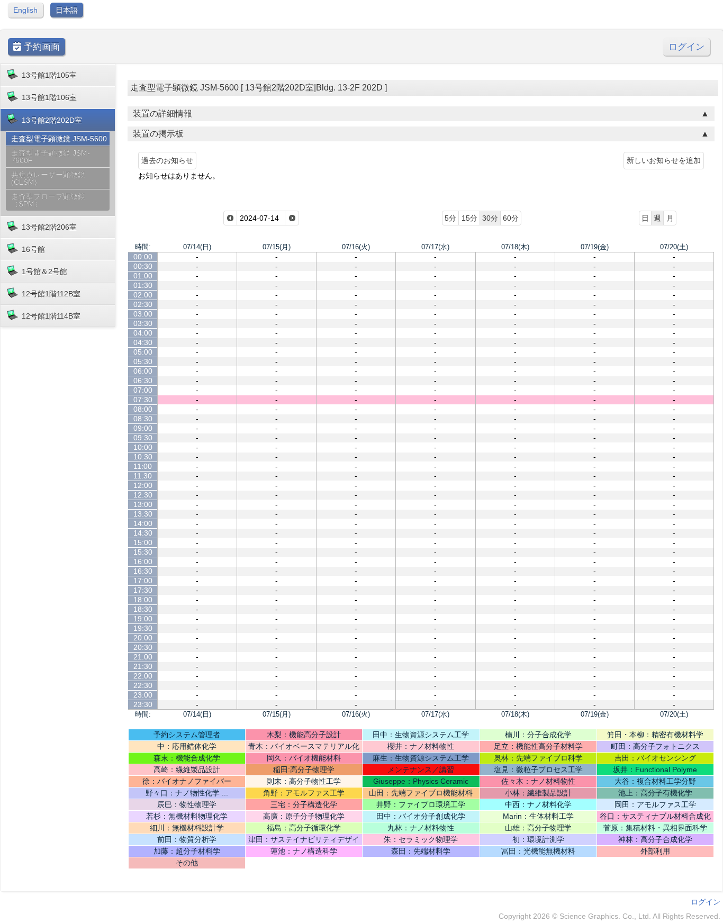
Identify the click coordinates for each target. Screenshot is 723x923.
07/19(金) (595, 247)
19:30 (142, 628)
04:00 (142, 333)
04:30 (142, 342)
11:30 (142, 476)
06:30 (142, 380)
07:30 (142, 399)
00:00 (142, 256)
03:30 (142, 323)
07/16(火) (356, 247)
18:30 (142, 609)
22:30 (142, 685)
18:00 (142, 599)
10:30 (142, 457)
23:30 (142, 704)
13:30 (142, 514)
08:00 (142, 409)
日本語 (67, 10)
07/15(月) (277, 247)
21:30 (142, 666)
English (25, 10)
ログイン (686, 47)
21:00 (142, 657)
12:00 (142, 485)
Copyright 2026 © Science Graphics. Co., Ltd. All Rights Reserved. (609, 916)
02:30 (142, 304)
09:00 (142, 428)
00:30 (142, 266)
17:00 (142, 580)
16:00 (142, 561)
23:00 (142, 695)
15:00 (142, 542)
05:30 (142, 361)
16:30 (142, 571)
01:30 (142, 285)
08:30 (142, 418)
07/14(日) (197, 247)
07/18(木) (515, 247)
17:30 (142, 590)
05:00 (142, 352)
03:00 (142, 314)
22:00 (142, 676)
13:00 (142, 504)
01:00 (142, 276)
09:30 (142, 437)
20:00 (142, 638)
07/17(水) (435, 247)
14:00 (142, 523)
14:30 (142, 533)
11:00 (142, 466)
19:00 (142, 618)
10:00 (142, 447)
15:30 (142, 552)
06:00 (142, 371)
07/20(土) (674, 247)
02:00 (142, 295)
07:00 (142, 390)
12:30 (142, 495)
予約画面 (40, 47)
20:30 (142, 647)
